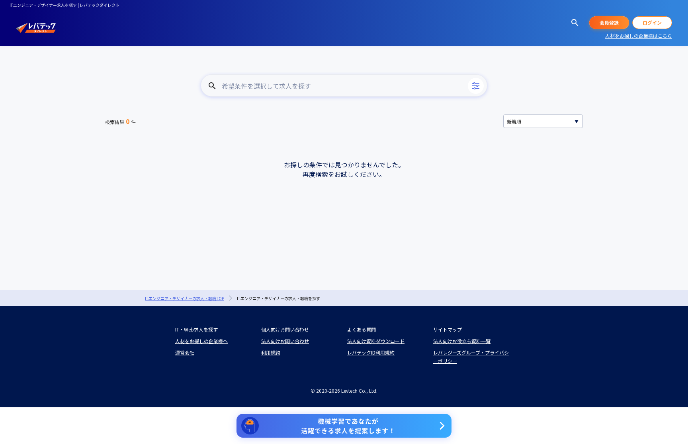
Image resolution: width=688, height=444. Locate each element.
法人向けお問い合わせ (285, 340)
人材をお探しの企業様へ (201, 340)
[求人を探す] (575, 23)
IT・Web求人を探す (196, 329)
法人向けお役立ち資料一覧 (462, 340)
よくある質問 (361, 329)
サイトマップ (447, 329)
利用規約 (270, 352)
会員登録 (609, 22)
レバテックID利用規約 (371, 352)
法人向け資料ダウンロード (376, 340)
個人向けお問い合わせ (285, 329)
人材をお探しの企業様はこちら (638, 35)
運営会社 (184, 352)
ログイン (652, 22)
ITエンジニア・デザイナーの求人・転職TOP (184, 298)
